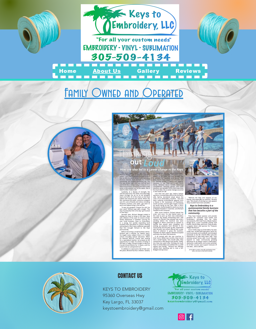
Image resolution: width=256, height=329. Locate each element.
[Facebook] (190, 316)
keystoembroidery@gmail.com (133, 308)
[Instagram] (181, 316)
